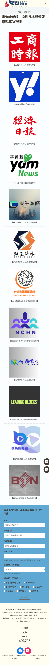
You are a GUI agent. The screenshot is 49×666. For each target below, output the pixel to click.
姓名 (6, 520)
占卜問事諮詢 (11, 587)
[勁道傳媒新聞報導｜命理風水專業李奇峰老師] (24, 244)
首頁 (20, 12)
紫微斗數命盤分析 (13, 583)
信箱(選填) (8, 541)
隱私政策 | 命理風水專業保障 (38, 657)
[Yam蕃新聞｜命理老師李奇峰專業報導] (24, 165)
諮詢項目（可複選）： (13, 578)
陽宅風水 (38, 587)
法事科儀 (34, 591)
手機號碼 (8, 531)
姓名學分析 (30, 583)
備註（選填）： (10, 551)
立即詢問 (24, 597)
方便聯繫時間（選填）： (13, 565)
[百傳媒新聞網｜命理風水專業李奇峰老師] (24, 480)
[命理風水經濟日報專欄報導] (24, 126)
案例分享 (27, 12)
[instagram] (27, 650)
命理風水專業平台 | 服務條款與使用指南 (14, 657)
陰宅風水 (22, 591)
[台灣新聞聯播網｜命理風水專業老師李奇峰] (24, 283)
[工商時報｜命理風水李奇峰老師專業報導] (24, 47)
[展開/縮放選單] (45, 3)
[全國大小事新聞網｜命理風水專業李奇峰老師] (24, 323)
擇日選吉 (25, 587)
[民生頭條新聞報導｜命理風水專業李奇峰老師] (24, 204)
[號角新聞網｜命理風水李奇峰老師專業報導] (24, 441)
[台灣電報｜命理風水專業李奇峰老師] (24, 362)
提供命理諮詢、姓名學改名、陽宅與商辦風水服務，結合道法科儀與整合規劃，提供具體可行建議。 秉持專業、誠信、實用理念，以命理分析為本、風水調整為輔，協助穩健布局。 (24, 616)
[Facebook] (20, 650)
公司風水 (9, 591)
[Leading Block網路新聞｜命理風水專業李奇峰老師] (24, 401)
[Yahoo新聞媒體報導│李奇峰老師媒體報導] (24, 86)
